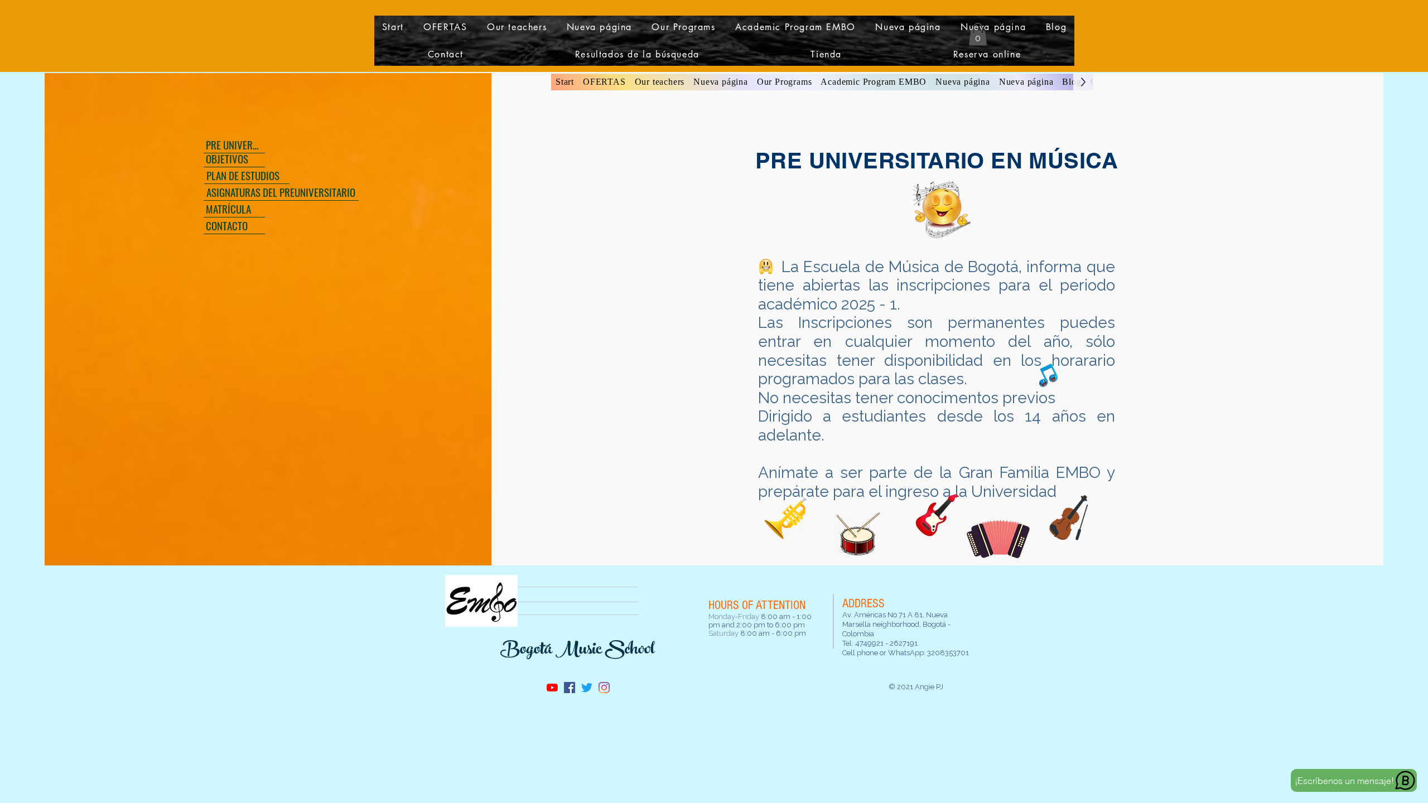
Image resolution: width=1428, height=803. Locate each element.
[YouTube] (552, 687)
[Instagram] (604, 687)
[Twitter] (586, 687)
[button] (445, 27)
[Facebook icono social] (569, 687)
